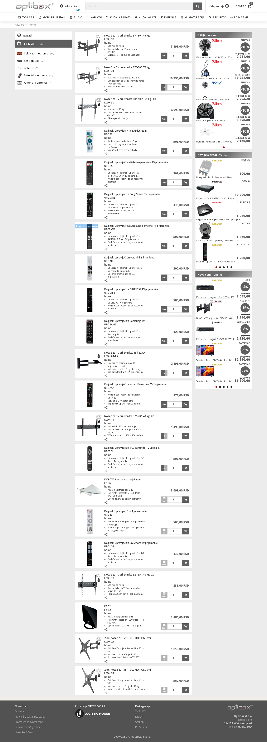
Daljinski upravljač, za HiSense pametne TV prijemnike (136, 162)
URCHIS (108, 166)
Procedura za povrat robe (29, 722)
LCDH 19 (109, 419)
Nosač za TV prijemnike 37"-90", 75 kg (127, 67)
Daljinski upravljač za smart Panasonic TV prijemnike (135, 384)
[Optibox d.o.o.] (35, 6)
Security (219, 17)
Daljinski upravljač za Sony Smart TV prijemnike (132, 194)
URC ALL (109, 261)
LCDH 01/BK (111, 356)
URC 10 (108, 515)
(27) (43, 60)
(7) (50, 82)
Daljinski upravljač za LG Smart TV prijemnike (131, 543)
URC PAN (109, 388)
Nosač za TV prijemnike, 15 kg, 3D (124, 352)
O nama (19, 711)
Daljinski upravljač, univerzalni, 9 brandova (129, 257)
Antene (31, 68)
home (32, 24)
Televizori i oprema (39, 53)
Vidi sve (212, 35)
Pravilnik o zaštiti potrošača (30, 716)
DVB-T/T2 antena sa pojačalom (122, 479)
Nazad (27, 35)
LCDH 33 (109, 39)
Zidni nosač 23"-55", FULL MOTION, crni (127, 638)
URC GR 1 (109, 293)
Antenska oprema (37, 82)
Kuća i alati (146, 17)
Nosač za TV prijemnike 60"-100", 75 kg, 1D (130, 99)
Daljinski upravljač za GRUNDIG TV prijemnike (131, 289)
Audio (77, 17)
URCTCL (108, 451)
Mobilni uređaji (53, 17)
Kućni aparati (120, 17)
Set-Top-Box (34, 61)
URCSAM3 (110, 229)
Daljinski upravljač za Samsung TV (124, 321)
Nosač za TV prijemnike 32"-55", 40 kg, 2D (129, 574)
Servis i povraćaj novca (27, 727)
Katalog (19, 24)
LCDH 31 (109, 71)
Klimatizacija (194, 17)
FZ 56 (107, 483)
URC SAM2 (110, 324)
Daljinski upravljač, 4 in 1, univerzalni (125, 130)
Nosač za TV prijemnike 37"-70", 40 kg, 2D (129, 416)
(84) (52, 53)
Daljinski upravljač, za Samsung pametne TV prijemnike (137, 226)
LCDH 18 (109, 578)
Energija (169, 17)
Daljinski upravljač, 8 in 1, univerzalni (125, 511)
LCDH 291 (110, 641)
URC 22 (108, 134)
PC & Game (240, 17)
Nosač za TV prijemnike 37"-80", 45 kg (127, 35)
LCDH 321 (110, 673)
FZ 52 (107, 606)
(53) (37, 68)
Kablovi (95, 17)
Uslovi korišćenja (24, 732)
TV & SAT (27, 17)
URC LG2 (109, 546)
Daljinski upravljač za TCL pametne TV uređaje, (132, 448)
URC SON (109, 197)
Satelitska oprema (38, 75)
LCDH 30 (109, 102)
